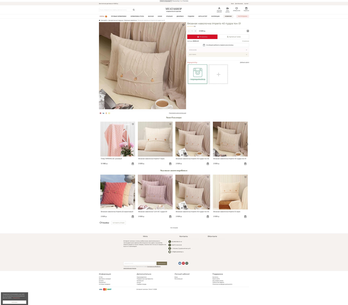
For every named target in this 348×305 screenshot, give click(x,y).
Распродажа (242, 16)
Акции (139, 282)
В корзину (203, 37)
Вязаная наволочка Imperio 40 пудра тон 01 (229, 158)
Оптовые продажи (104, 284)
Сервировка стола (137, 16)
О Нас (101, 277)
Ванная (151, 16)
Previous (101, 144)
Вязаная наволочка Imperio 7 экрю (151, 158)
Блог (232, 3)
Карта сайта (216, 279)
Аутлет (246, 3)
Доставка (192, 54)
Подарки (191, 16)
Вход (176, 277)
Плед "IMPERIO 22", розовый (111, 158)
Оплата (101, 280)
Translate (185, 1)
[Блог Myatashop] (186, 263)
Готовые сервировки (118, 16)
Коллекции (215, 16)
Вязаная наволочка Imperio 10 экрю (226, 211)
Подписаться (162, 263)
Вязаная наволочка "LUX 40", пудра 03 (152, 211)
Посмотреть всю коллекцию (177, 113)
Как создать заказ (217, 280)
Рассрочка (102, 282)
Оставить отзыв (118, 223)
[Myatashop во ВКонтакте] (179, 263)
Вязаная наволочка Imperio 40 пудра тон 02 (192, 158)
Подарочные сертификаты (145, 279)
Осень (102, 16)
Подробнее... (16, 297)
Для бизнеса (239, 3)
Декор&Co (180, 16)
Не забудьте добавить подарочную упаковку (219, 45)
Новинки (228, 16)
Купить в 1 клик (235, 37)
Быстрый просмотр (119, 154)
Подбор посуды (141, 284)
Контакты (215, 277)
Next (247, 144)
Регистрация (179, 279)
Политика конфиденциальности (222, 284)
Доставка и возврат (105, 279)
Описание (193, 50)
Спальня (169, 16)
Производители (142, 277)
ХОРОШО (14, 302)
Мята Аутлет (202, 16)
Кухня (160, 16)
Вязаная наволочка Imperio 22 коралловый (117, 211)
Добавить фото (244, 62)
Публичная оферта (218, 282)
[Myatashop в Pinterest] (183, 263)
